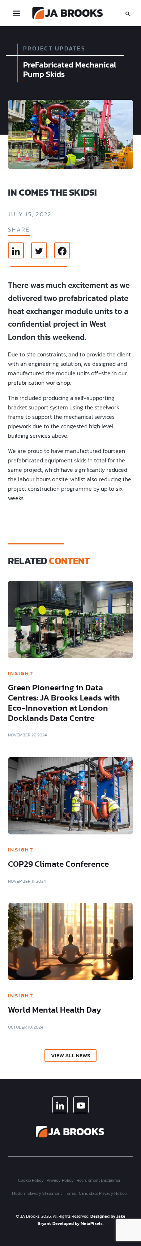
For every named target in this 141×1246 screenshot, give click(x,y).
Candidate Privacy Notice (103, 1193)
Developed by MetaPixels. (77, 1223)
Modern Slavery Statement (37, 1193)
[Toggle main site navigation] (16, 13)
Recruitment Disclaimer (98, 1180)
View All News (70, 1055)
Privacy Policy (60, 1180)
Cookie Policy (31, 1180)
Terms (70, 1193)
